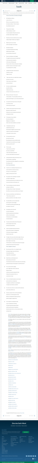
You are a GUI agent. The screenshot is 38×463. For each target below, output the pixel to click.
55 (8, 14)
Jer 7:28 (15, 371)
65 (20, 14)
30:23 (10, 396)
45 (27, 13)
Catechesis (3, 449)
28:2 (14, 404)
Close (36, 462)
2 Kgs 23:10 (12, 353)
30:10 (10, 373)
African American (4, 440)
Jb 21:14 (12, 375)
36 (16, 13)
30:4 (9, 365)
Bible (2, 445)
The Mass (12, 445)
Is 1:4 (11, 359)
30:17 (10, 386)
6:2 (28, 330)
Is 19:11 (12, 365)
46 (28, 13)
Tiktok (35, 456)
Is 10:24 (12, 406)
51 (3, 14)
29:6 (14, 400)
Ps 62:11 (14, 377)
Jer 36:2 (14, 369)
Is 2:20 (12, 394)
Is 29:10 (12, 373)
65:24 (15, 390)
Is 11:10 (12, 386)
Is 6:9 (11, 392)
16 (12, 369)
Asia (2, 442)
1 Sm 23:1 (9, 324)
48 (31, 13)
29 (8, 13)
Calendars (30, 440)
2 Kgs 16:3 (28, 353)
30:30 (10, 404)
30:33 (9, 352)
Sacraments (12, 443)
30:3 (9, 363)
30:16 (10, 384)
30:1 (9, 314)
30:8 (9, 369)
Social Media (30, 442)
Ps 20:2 (12, 350)
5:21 (13, 359)
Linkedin (31, 456)
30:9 (9, 371)
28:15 (15, 359)
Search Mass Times (13, 440)
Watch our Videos (24, 425)
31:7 (15, 394)
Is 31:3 (12, 384)
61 (15, 14)
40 (21, 13)
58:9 (14, 390)
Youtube (30, 456)
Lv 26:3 (12, 396)
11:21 (17, 373)
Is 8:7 (12, 402)
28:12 (13, 371)
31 (10, 13)
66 (21, 14)
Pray (20, 442)
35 (15, 13)
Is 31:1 (12, 361)
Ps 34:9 (14, 388)
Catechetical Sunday (5, 450)
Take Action (21, 438)
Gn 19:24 (12, 408)
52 (4, 14)
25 (3, 13)
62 (16, 14)
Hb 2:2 (17, 369)
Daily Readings (13, 425)
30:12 (9, 377)
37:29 (14, 402)
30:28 (10, 402)
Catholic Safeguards (5, 451)
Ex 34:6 (12, 388)
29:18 (16, 392)
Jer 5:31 (15, 373)
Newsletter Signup (31, 441)
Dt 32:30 (15, 386)
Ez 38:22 (15, 408)
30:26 (10, 398)
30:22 (10, 394)
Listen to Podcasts (18, 425)
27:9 (13, 394)
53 (5, 14)
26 (4, 13)
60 (14, 14)
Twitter (26, 456)
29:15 (19, 326)
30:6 (9, 328)
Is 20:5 (12, 363)
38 (19, 13)
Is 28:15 (12, 377)
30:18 (10, 388)
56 (9, 14)
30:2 (9, 322)
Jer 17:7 (17, 388)
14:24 (15, 406)
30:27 (9, 349)
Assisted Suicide (4, 444)
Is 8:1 (11, 369)
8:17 (14, 392)
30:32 (10, 406)
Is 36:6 (12, 367)
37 (15, 363)
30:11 (9, 375)
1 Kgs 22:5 (13, 324)
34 (14, 13)
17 (10, 314)
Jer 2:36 (14, 363)
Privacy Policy (4, 459)
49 (32, 13)
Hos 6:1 (17, 398)
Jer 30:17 (14, 398)
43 (25, 13)
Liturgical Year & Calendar (14, 442)
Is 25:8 (12, 390)
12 (11, 324)
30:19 (10, 390)
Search (35, 0)
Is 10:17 (12, 400)
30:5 (9, 367)
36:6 (13, 361)
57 (10, 14)
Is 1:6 (12, 398)
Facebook (28, 456)
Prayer (12, 441)
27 (5, 13)
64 (19, 14)
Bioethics (3, 446)
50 (33, 13)
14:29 (30, 330)
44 (26, 13)
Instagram (33, 456)
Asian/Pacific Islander (5, 443)
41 (22, 13)
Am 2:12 (19, 373)
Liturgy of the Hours (13, 444)
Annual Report (4, 441)
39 (20, 13)
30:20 (9, 344)
